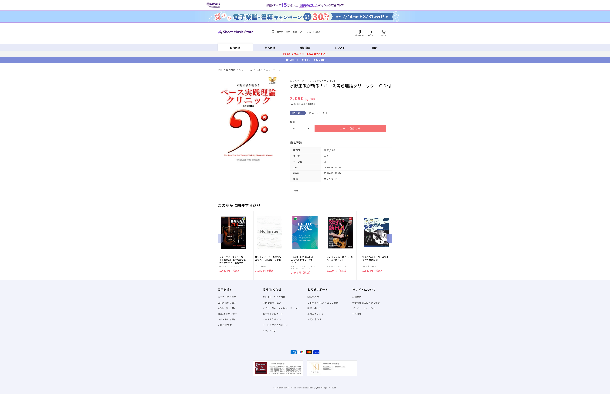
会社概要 (357, 313)
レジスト (340, 47)
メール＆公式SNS (272, 319)
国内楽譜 (235, 47)
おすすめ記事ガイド (273, 313)
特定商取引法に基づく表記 (366, 302)
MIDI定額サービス (272, 302)
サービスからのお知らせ (275, 324)
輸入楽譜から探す (227, 308)
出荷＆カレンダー (316, 313)
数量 (292, 121)
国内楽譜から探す (227, 302)
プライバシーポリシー (364, 308)
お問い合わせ (314, 319)
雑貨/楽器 (305, 47)
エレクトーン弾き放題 (274, 297)
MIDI (375, 47)
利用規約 (357, 297)
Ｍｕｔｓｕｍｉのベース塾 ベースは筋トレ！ (341, 258)
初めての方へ (314, 297)
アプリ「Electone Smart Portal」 (281, 308)
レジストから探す (227, 319)
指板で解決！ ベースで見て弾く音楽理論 (375, 258)
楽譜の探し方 (314, 308)
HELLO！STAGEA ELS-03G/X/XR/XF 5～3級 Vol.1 (302, 259)
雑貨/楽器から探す (227, 313)
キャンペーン (269, 330)
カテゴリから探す (227, 297)
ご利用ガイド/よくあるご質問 (322, 302)
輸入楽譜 (270, 47)
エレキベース (273, 69)
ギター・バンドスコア (250, 69)
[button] (305, 32)
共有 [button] (296, 190)
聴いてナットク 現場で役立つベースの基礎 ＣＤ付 (268, 258)
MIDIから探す (225, 324)
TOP (220, 69)
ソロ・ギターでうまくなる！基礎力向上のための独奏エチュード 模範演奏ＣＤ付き (232, 259)
